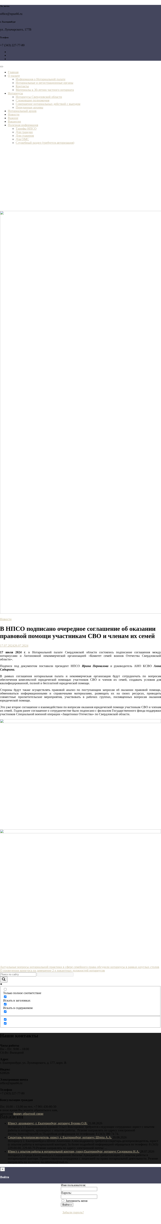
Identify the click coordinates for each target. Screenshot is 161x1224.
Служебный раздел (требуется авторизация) (45, 142)
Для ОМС (22, 139)
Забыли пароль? (73, 1212)
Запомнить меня (76, 1200)
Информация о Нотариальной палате (40, 79)
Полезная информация (23, 125)
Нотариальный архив (22, 111)
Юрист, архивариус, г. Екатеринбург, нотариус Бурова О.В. (47, 1123)
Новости (13, 114)
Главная (13, 72)
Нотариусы (15, 93)
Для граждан (24, 132)
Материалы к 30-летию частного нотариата (45, 89)
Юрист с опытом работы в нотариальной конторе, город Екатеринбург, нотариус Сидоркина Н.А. (73, 1151)
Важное (13, 118)
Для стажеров (25, 135)
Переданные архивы (29, 107)
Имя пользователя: (73, 1185)
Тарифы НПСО (26, 128)
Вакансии (14, 121)
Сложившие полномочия (32, 100)
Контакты (22, 86)
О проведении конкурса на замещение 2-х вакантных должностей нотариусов (52, 970)
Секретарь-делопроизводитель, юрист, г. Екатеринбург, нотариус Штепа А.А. (60, 1137)
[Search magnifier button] (3, 979)
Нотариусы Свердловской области (39, 97)
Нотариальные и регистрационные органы (44, 82)
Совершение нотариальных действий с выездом (48, 104)
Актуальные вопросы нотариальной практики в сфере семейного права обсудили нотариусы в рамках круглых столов (79, 967)
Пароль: (66, 1192)
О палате (14, 75)
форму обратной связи (28, 1113)
